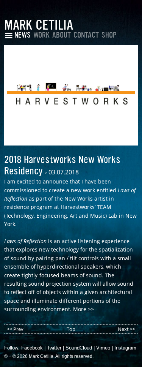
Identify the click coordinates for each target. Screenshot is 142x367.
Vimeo (103, 348)
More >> (83, 309)
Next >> (126, 329)
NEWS (22, 35)
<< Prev (15, 329)
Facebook (32, 348)
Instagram (125, 348)
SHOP (109, 35)
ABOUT (61, 35)
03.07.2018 (63, 172)
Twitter (54, 348)
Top (71, 329)
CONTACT (86, 35)
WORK (41, 35)
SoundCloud (79, 348)
